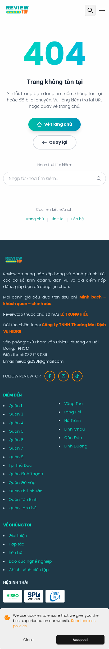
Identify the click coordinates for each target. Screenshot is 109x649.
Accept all (80, 639)
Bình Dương (75, 446)
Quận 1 (15, 405)
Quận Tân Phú (23, 508)
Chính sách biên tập (29, 569)
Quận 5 (16, 431)
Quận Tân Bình (23, 499)
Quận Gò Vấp (22, 482)
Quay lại (58, 142)
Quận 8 (16, 457)
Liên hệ (77, 219)
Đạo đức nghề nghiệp (30, 561)
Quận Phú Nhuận (26, 491)
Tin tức (57, 219)
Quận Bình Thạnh (26, 474)
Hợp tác (16, 544)
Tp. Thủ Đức (20, 465)
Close (28, 639)
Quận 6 (16, 439)
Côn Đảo (73, 437)
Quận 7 (16, 448)
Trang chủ (34, 219)
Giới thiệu (18, 535)
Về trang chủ (58, 124)
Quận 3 (16, 414)
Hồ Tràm (72, 420)
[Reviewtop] (54, 260)
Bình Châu (74, 429)
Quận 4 (16, 423)
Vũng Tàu (73, 403)
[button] (102, 10)
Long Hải (72, 412)
